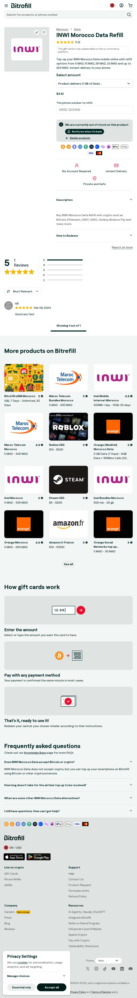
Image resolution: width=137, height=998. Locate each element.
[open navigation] (6, 5)
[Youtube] (113, 968)
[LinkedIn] (122, 968)
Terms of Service (101, 991)
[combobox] (65, 14)
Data (77, 29)
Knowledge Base (35, 752)
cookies (22, 962)
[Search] (129, 14)
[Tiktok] (105, 968)
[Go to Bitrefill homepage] (21, 5)
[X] (88, 968)
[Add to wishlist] (43, 32)
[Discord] (130, 968)
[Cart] (130, 5)
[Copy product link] (36, 32)
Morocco (62, 29)
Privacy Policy (78, 991)
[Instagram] (96, 968)
